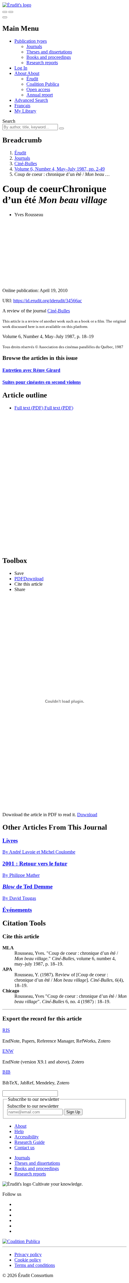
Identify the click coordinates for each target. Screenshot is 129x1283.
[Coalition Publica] (21, 1241)
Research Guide (29, 1142)
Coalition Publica (42, 84)
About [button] (20, 73)
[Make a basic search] (4, 12)
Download (87, 814)
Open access (38, 89)
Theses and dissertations (49, 51)
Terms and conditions (34, 1265)
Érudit (32, 78)
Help (19, 1131)
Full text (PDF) (28, 407)
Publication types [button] (30, 41)
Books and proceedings (48, 57)
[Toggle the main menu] (4, 17)
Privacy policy (28, 1254)
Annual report (39, 94)
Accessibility (26, 1136)
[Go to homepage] (16, 4)
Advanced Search (31, 100)
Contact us (24, 1147)
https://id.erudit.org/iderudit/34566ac (47, 300)
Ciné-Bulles (25, 163)
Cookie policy (27, 1259)
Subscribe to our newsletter (32, 1106)
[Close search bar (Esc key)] (10, 12)
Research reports (42, 62)
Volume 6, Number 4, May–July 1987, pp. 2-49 (59, 168)
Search (8, 121)
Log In (20, 67)
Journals (34, 46)
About (33, 73)
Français (22, 105)
